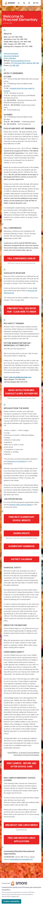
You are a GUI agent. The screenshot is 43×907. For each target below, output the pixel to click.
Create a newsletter (11, 901)
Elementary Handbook (11, 56)
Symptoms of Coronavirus (16, 461)
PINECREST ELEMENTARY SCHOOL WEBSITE (21, 519)
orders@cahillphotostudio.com (19, 377)
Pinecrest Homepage (11, 53)
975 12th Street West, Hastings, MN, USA (25, 63)
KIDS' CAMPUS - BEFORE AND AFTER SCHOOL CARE (21, 765)
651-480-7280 (14, 65)
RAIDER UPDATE (21, 533)
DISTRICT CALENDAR (21, 559)
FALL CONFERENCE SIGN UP (21, 258)
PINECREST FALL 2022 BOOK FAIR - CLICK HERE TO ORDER (21, 310)
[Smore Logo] (10, 3)
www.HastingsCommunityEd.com (21, 859)
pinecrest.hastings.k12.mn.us (20, 61)
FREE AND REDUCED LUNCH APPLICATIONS (21, 840)
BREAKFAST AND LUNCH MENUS (21, 825)
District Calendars (10, 58)
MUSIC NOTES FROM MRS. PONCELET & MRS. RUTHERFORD (21, 392)
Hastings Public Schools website (20, 505)
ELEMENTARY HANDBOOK (22, 546)
